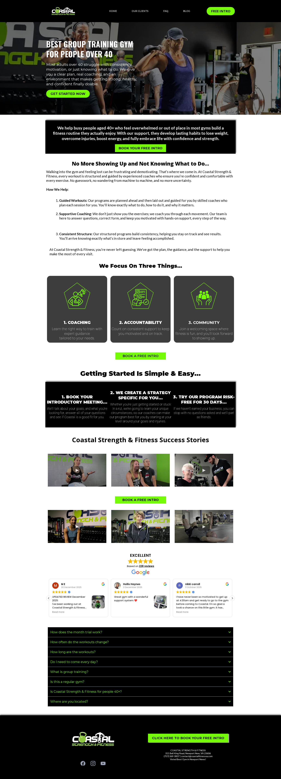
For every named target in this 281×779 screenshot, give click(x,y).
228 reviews (146, 566)
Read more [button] (148, 612)
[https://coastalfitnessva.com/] (63, 10)
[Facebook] (83, 763)
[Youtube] (103, 763)
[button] (232, 598)
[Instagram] (93, 763)
